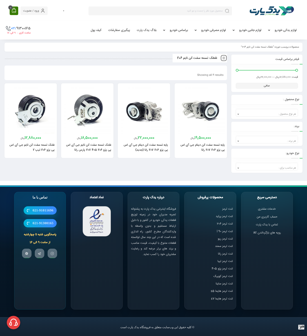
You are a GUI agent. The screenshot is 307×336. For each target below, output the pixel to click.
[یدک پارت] (271, 11)
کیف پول (96, 30)
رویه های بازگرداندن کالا (267, 232)
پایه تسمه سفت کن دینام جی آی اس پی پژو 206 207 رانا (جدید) (146, 147)
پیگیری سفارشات (119, 30)
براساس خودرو (179, 30)
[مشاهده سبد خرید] (14, 11)
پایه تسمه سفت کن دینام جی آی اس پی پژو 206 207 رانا (202, 147)
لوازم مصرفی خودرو (213, 30)
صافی (267, 85)
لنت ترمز (227, 208)
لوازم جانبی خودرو (250, 30)
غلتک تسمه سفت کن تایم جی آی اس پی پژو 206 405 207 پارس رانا (88, 147)
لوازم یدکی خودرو (286, 30)
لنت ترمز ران (226, 253)
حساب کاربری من (267, 216)
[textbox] (267, 114)
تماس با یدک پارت (267, 224)
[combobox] (267, 112)
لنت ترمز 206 (225, 224)
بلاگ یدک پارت (146, 30)
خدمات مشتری (267, 208)
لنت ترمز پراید (224, 216)
